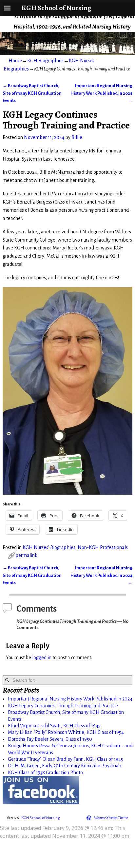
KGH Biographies (45, 60)
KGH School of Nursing (56, 7)
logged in (41, 657)
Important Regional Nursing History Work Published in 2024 (101, 93)
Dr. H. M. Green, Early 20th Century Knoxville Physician (64, 765)
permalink (26, 555)
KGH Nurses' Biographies (49, 547)
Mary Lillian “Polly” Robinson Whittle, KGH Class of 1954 (66, 732)
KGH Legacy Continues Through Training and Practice (63, 705)
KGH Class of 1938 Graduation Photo (45, 772)
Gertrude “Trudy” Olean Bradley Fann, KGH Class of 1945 (65, 759)
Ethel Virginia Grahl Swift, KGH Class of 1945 (54, 725)
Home (15, 60)
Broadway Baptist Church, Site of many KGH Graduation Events (32, 93)
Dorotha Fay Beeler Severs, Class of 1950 (50, 739)
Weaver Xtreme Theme (111, 818)
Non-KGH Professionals (103, 547)
